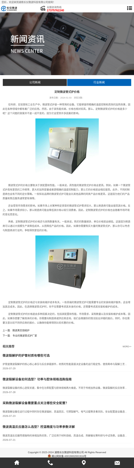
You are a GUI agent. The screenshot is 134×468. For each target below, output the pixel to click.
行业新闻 (99, 82)
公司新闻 (34, 82)
